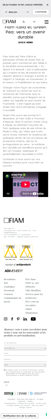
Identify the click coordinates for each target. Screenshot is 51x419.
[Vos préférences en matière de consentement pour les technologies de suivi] (46, 414)
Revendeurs (10, 279)
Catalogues (9, 286)
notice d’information (30, 370)
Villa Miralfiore (33, 290)
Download (9, 290)
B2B (6, 282)
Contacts (8, 294)
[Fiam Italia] (9, 22)
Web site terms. (38, 405)
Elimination (32, 312)
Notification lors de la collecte (19, 415)
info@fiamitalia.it (10, 232)
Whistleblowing (9, 403)
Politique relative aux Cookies (18, 405)
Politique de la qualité (26, 403)
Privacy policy (41, 403)
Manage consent (25, 407)
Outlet (29, 309)
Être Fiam (30, 279)
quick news (25, 42)
